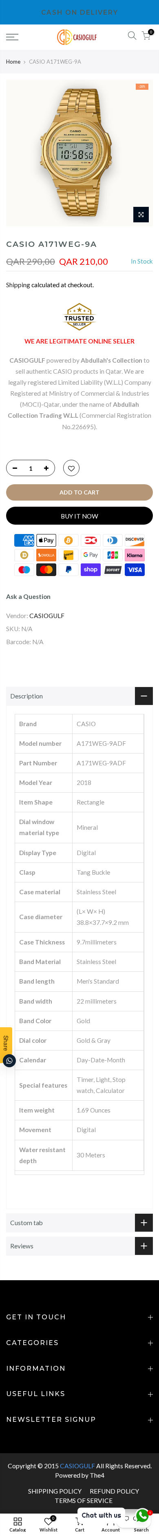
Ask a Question (28, 596)
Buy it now (79, 516)
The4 (97, 1475)
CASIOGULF (46, 615)
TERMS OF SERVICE (84, 1500)
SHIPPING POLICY (55, 1491)
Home (13, 61)
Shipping (18, 284)
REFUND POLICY (114, 1491)
